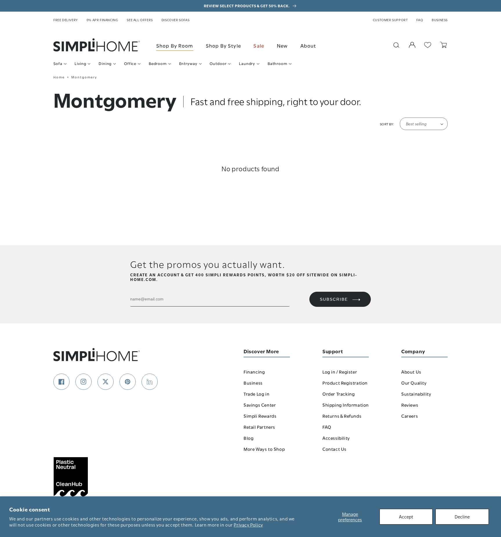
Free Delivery (65, 20)
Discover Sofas (175, 20)
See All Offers (140, 20)
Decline (462, 516)
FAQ (419, 20)
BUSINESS (440, 20)
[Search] (396, 45)
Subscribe (334, 299)
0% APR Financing (102, 20)
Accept (406, 516)
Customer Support (390, 20)
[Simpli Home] (96, 45)
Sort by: (387, 124)
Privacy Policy (248, 524)
